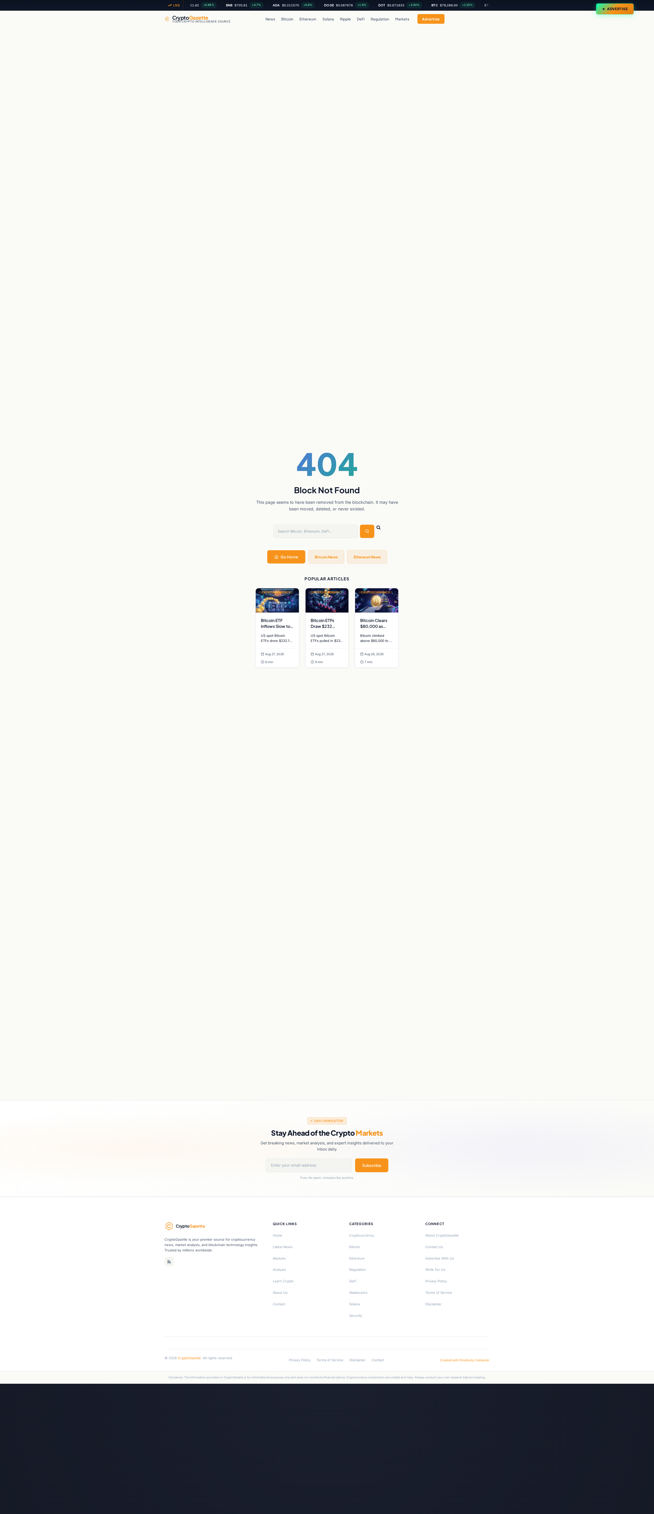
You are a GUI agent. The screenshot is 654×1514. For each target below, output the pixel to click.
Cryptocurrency (361, 1235)
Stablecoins (358, 1292)
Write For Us (435, 1269)
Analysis (279, 1269)
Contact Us (434, 1247)
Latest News (283, 1247)
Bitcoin (287, 19)
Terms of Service (438, 1292)
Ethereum (307, 19)
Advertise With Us (439, 1258)
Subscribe (371, 1165)
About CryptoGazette (442, 1235)
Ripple (345, 19)
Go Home (289, 556)
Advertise (617, 9)
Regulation (380, 19)
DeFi (361, 19)
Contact (279, 1304)
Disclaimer (433, 1304)
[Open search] (484, 19)
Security (355, 1315)
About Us (280, 1292)
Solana (328, 19)
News (270, 19)
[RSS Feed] (169, 1261)
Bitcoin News (326, 557)
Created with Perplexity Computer (464, 1360)
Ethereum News (367, 557)
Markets (402, 19)
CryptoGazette (189, 1358)
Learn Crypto (283, 1281)
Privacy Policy (436, 1281)
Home (277, 1235)
